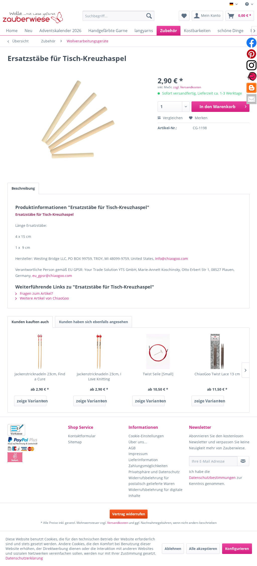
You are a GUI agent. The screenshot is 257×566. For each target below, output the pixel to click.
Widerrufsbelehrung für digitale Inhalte (155, 492)
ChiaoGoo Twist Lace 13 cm (217, 374)
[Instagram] (251, 65)
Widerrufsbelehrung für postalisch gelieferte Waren (151, 480)
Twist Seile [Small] (158, 374)
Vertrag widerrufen (128, 514)
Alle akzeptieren (203, 548)
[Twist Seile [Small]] (158, 351)
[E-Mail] (251, 99)
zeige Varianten (31, 401)
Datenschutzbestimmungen (212, 477)
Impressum (138, 453)
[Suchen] (149, 16)
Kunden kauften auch (30, 321)
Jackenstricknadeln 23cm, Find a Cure (40, 376)
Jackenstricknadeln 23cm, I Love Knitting (99, 376)
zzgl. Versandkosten (187, 87)
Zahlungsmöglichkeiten (148, 465)
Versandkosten (117, 523)
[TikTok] (251, 88)
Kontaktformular (82, 436)
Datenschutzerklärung (24, 558)
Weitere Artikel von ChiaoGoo (44, 298)
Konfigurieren (237, 548)
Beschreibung (23, 188)
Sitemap (75, 442)
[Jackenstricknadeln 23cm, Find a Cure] (40, 351)
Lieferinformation (143, 459)
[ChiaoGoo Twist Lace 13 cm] (217, 351)
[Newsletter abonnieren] (243, 461)
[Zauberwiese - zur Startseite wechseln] (33, 17)
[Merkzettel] (184, 16)
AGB (132, 448)
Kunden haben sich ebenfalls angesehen (93, 321)
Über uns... (137, 442)
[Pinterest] (251, 54)
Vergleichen (172, 117)
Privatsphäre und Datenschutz (154, 471)
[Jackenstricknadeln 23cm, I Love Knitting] (99, 351)
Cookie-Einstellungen (146, 436)
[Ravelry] (251, 77)
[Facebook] (251, 43)
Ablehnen (173, 548)
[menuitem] (249, 4)
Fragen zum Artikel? (36, 293)
